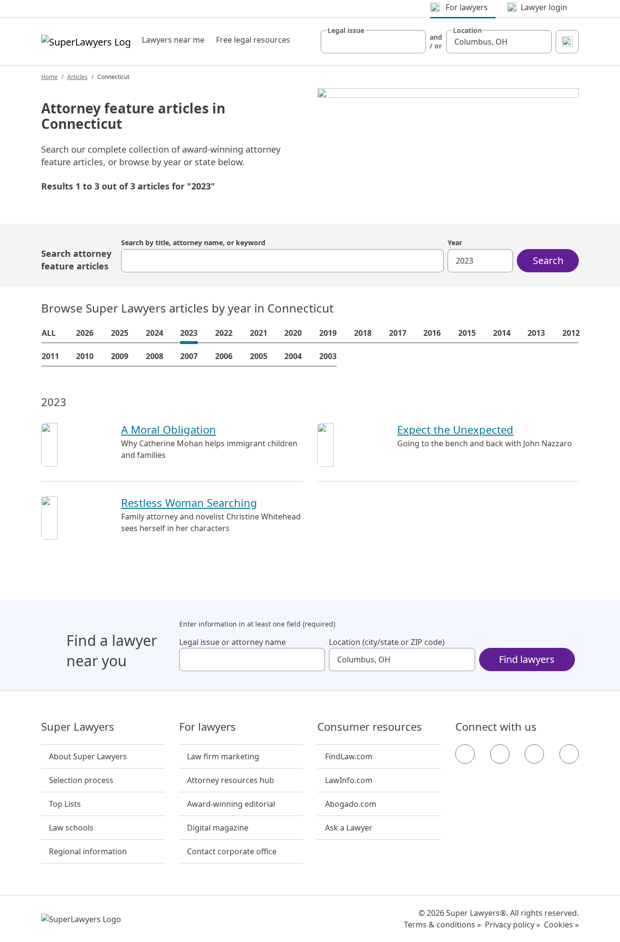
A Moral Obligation (168, 429)
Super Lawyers (77, 727)
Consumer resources (369, 727)
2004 (293, 356)
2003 (328, 356)
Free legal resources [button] (253, 39)
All (49, 333)
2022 (223, 333)
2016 (432, 333)
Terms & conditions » (442, 924)
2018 (363, 333)
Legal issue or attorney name (232, 642)
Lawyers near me (173, 39)
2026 (84, 333)
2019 (328, 333)
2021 (258, 333)
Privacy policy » (512, 924)
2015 (467, 333)
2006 (223, 356)
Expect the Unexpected (455, 429)
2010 (84, 356)
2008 (154, 356)
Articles (77, 77)
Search (548, 260)
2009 (119, 356)
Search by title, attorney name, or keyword (193, 242)
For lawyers (207, 727)
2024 (154, 333)
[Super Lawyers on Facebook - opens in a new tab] (465, 754)
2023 (189, 333)
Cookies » (561, 924)
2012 (571, 333)
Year (455, 242)
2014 (502, 333)
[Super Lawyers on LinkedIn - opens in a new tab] (569, 754)
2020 (293, 333)
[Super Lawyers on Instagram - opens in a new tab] (500, 754)
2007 (189, 356)
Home (49, 77)
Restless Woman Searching (189, 502)
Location (467, 30)
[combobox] (373, 41)
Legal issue (345, 30)
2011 (50, 356)
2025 (119, 333)
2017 (397, 333)
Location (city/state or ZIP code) (387, 642)
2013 (536, 333)
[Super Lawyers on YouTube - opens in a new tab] (534, 754)
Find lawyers (527, 659)
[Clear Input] (414, 41)
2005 (258, 356)
